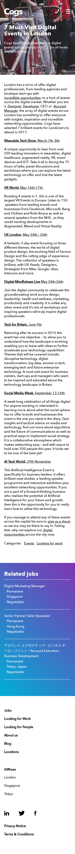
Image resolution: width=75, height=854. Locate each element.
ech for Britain (16, 324)
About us (11, 735)
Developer (31, 106)
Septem (25, 393)
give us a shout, (59, 521)
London (10, 777)
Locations (11, 752)
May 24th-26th (33, 282)
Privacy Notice (15, 826)
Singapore (12, 786)
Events (29, 543)
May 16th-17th (24, 188)
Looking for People (18, 727)
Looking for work (49, 543)
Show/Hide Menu (68, 11)
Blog (7, 744)
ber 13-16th (55, 393)
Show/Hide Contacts (57, 11)
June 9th (34, 324)
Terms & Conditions (19, 834)
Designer (14, 106)
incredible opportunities (22, 98)
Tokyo (8, 794)
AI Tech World (14, 462)
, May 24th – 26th (25, 235)
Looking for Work (17, 719)
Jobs (7, 710)
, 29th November (38, 462)
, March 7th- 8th (32, 141)
